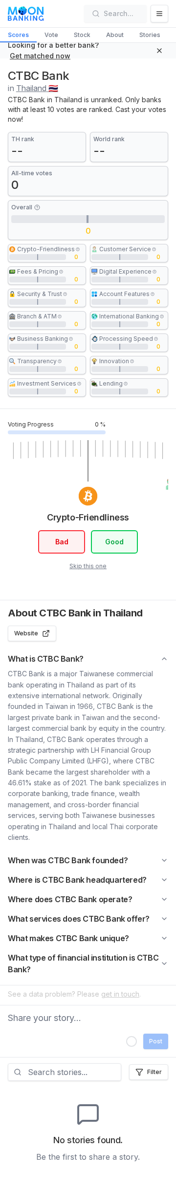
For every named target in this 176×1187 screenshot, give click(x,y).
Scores (18, 34)
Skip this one (88, 566)
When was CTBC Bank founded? (68, 860)
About (115, 34)
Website (26, 633)
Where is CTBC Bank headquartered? (77, 880)
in (33, 88)
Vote (51, 34)
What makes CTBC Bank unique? (68, 938)
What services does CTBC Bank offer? (79, 919)
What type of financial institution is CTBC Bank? (83, 963)
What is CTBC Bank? (46, 659)
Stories (149, 34)
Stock (82, 34)
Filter (154, 1072)
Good (114, 542)
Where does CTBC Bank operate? (70, 899)
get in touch (120, 994)
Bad (61, 542)
